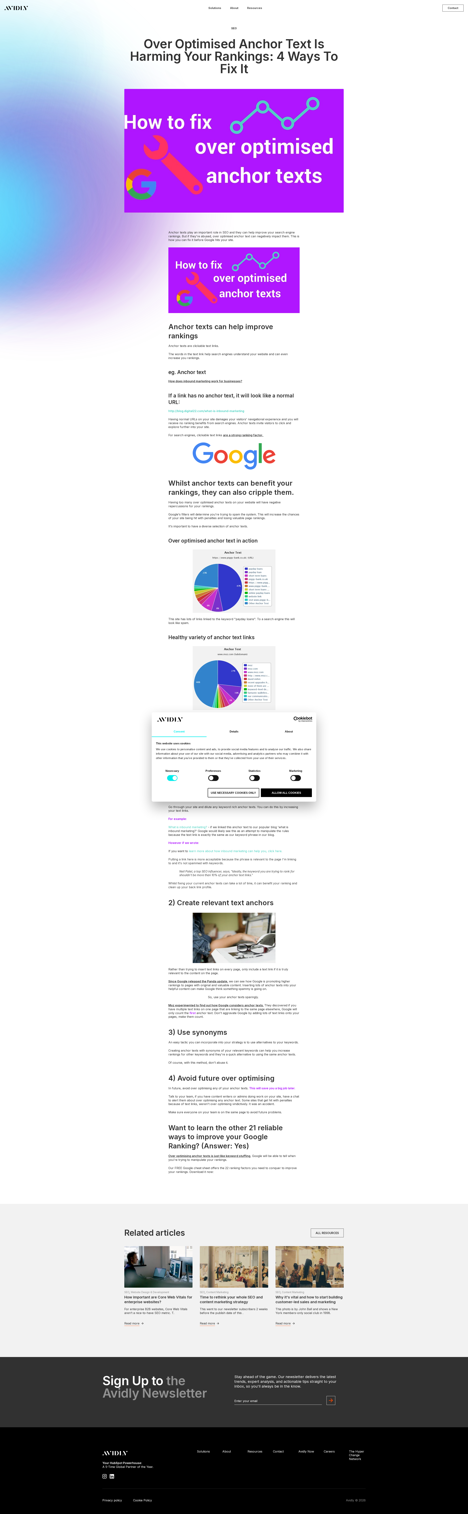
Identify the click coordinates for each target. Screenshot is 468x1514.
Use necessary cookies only (233, 792)
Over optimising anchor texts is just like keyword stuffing (209, 1156)
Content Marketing (217, 1292)
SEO (234, 28)
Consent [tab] (179, 731)
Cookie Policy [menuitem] (142, 1500)
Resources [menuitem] (255, 1451)
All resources (327, 1233)
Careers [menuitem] (329, 1451)
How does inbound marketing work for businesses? (205, 381)
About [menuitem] (226, 1451)
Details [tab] (234, 731)
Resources (254, 8)
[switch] (213, 778)
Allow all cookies (286, 792)
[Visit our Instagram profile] (104, 1476)
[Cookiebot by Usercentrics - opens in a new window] (296, 719)
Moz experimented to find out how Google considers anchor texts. (216, 1005)
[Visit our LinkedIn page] (112, 1476)
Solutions (214, 8)
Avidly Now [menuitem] (306, 1451)
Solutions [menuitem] (203, 1451)
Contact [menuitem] (278, 1451)
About (234, 8)
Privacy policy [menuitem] (112, 1500)
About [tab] (289, 731)
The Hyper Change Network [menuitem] (356, 1455)
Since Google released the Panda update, (198, 981)
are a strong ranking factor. (243, 435)
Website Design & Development (150, 1292)
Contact (453, 8)
